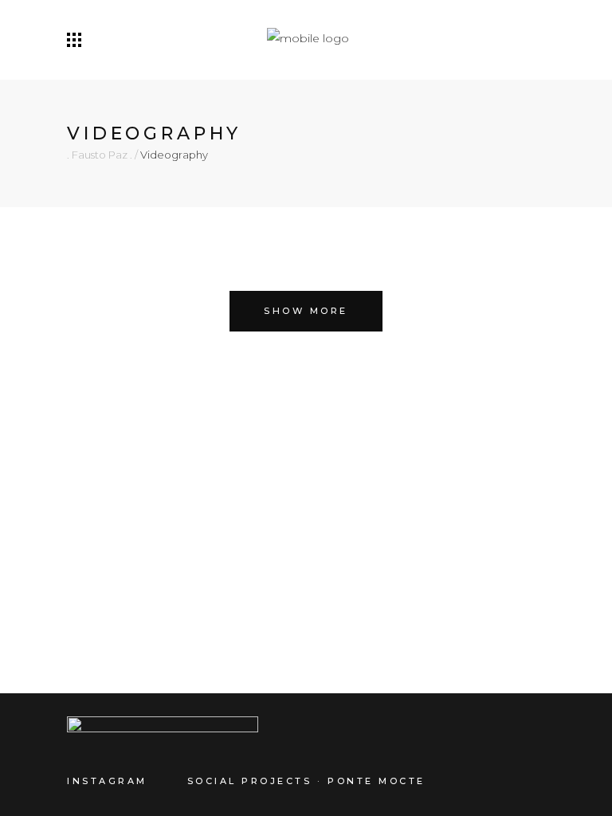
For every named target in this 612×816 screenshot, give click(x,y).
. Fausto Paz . (99, 155)
